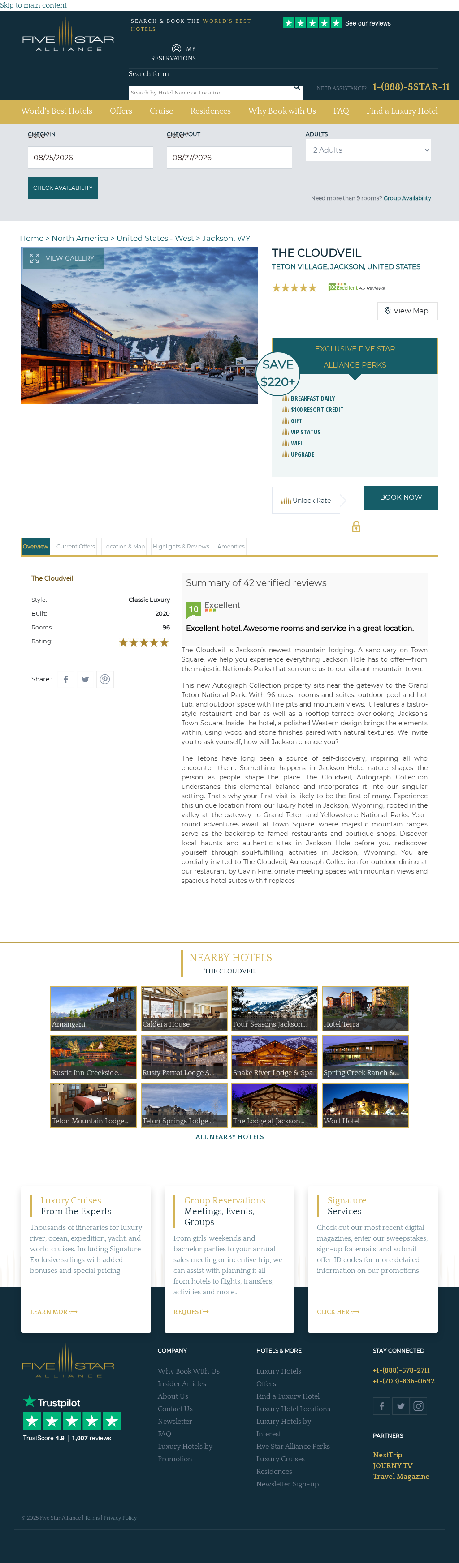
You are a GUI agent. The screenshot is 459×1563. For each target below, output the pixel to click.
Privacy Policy (120, 1518)
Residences (211, 111)
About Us (173, 1396)
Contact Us (175, 1409)
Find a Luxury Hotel (402, 111)
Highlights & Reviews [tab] (181, 546)
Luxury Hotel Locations (293, 1409)
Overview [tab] (35, 546)
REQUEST (188, 1312)
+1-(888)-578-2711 (401, 1370)
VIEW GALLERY (70, 258)
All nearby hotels (229, 1137)
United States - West (155, 238)
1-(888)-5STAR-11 (411, 87)
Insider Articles (182, 1384)
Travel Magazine (401, 1477)
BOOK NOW (401, 497)
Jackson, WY (226, 238)
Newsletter (175, 1421)
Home (31, 238)
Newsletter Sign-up (287, 1484)
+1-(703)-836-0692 (404, 1381)
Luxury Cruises (280, 1459)
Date (39, 135)
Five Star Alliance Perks (293, 1447)
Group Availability (407, 198)
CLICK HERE (335, 1312)
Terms (92, 1518)
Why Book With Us (189, 1371)
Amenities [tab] (231, 546)
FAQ (341, 111)
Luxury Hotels (278, 1371)
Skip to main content (33, 5)
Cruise (161, 111)
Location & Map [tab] (124, 546)
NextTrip (388, 1455)
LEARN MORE (50, 1312)
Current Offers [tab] (75, 546)
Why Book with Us (282, 111)
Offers (121, 111)
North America (80, 238)
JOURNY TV (392, 1466)
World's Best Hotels (56, 111)
